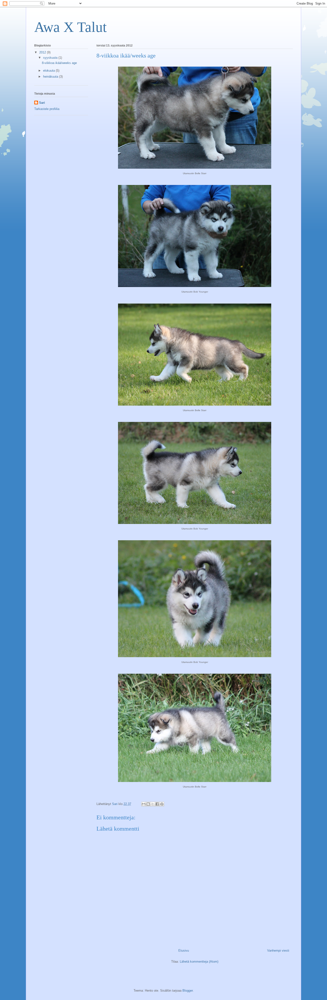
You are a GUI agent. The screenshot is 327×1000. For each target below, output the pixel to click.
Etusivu (183, 950)
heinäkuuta (51, 76)
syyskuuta (50, 57)
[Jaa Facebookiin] (157, 804)
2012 (43, 52)
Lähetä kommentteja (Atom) (199, 961)
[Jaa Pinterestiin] (161, 804)
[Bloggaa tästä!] (148, 804)
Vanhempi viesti (278, 950)
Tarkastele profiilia (46, 109)
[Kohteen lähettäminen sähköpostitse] (143, 804)
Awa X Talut (70, 27)
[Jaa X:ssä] (152, 804)
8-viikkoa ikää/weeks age (59, 63)
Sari (42, 102)
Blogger (187, 990)
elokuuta (49, 70)
